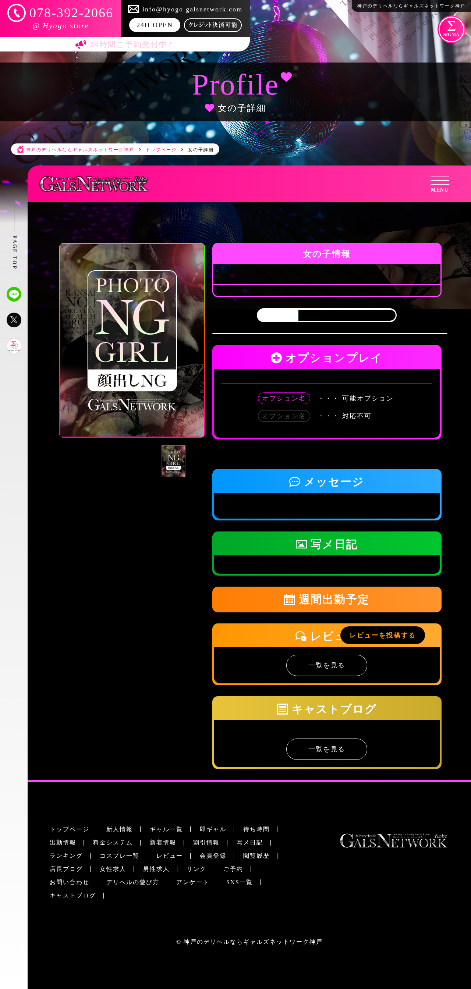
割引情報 (206, 842)
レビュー (169, 856)
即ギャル (213, 829)
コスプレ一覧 (119, 856)
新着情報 (163, 842)
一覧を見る (326, 665)
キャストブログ (73, 895)
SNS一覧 (239, 882)
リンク (196, 869)
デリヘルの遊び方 (132, 882)
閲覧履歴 (256, 856)
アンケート (192, 882)
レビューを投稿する (383, 635)
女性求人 (113, 869)
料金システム (113, 842)
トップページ (69, 829)
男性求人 (156, 869)
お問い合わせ (69, 882)
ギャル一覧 (166, 829)
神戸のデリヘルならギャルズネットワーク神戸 (253, 942)
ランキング (66, 856)
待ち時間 (256, 829)
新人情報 (119, 829)
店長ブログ (66, 869)
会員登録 (213, 856)
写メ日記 (250, 842)
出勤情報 (63, 842)
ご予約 (233, 869)
